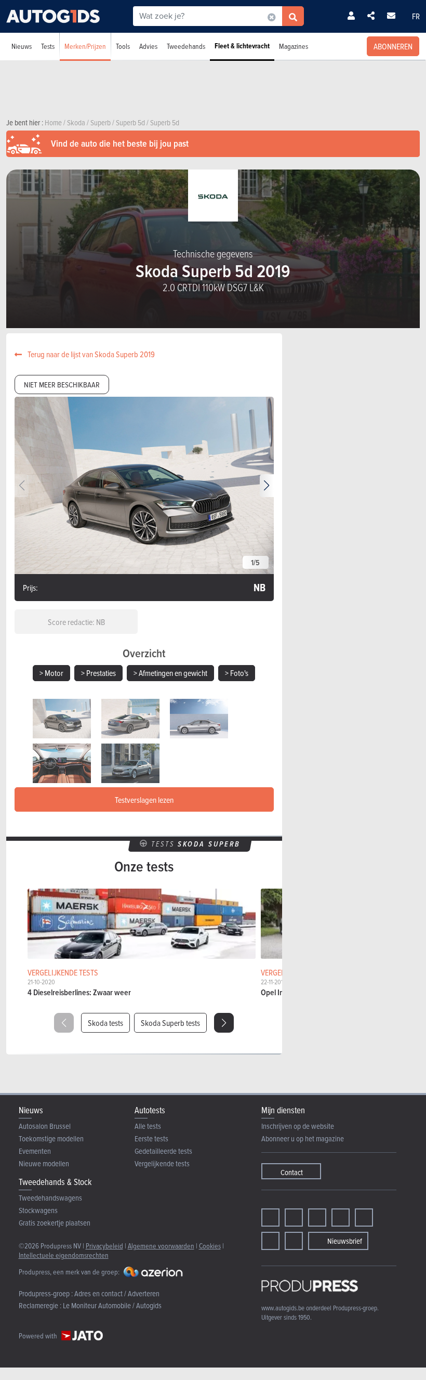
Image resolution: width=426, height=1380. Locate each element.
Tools (123, 46)
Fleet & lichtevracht (242, 46)
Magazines (293, 46)
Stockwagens (38, 1210)
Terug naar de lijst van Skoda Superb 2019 (90, 354)
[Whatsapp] (364, 1217)
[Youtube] (317, 1217)
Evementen (35, 1150)
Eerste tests (151, 1138)
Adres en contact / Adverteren (116, 1293)
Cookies (210, 1246)
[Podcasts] (294, 1241)
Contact (292, 1172)
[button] (267, 485)
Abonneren (393, 46)
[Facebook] (270, 1217)
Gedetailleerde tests (163, 1150)
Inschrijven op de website (297, 1126)
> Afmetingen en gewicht (170, 673)
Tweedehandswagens (50, 1197)
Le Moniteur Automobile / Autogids (112, 1305)
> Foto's (236, 673)
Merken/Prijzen (85, 46)
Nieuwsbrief (344, 1240)
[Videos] (270, 1241)
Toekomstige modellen (51, 1138)
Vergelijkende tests (162, 1163)
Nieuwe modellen (44, 1163)
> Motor (51, 673)
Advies (148, 46)
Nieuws (21, 46)
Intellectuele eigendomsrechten (64, 1255)
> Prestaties (98, 673)
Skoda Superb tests (170, 1023)
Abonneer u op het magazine (302, 1138)
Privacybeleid (104, 1246)
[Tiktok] (340, 1217)
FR (416, 16)
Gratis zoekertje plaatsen (54, 1222)
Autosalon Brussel (45, 1126)
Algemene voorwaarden (161, 1246)
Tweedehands (186, 46)
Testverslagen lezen (144, 799)
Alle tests (148, 1126)
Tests (48, 46)
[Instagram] (294, 1217)
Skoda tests (105, 1023)
